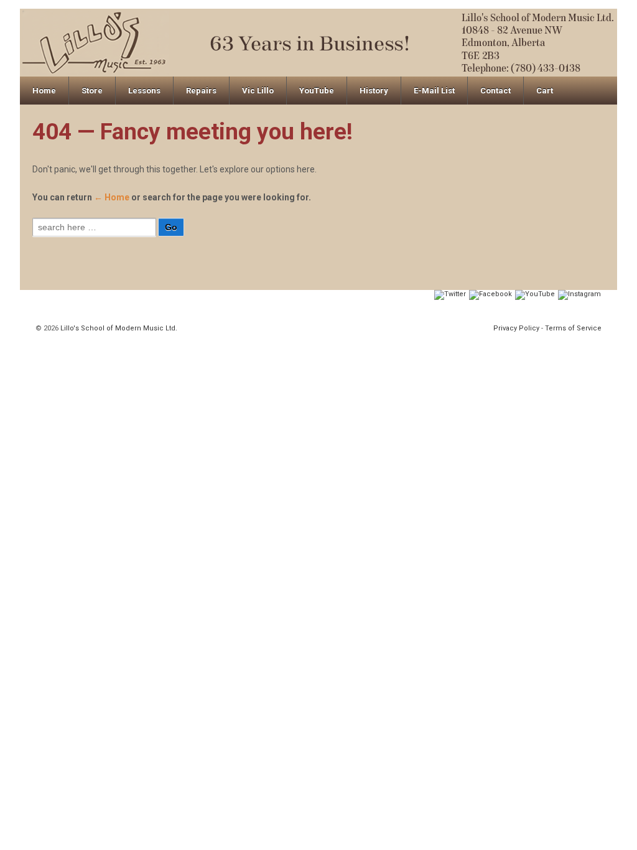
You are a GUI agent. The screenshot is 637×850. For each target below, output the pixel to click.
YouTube (316, 90)
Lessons (144, 90)
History (374, 90)
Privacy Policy (516, 328)
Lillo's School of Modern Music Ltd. (117, 328)
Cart (544, 90)
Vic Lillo (258, 90)
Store (92, 90)
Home (44, 90)
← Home (111, 197)
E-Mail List (434, 90)
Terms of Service (573, 328)
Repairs (201, 90)
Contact (495, 90)
